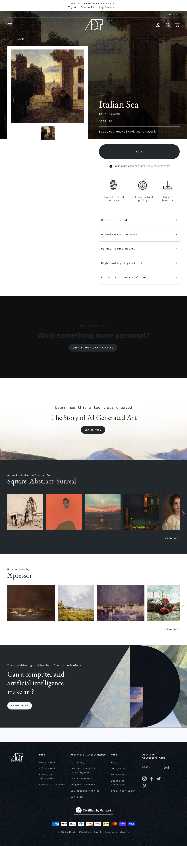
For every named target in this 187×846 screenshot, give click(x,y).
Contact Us (118, 768)
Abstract (41, 481)
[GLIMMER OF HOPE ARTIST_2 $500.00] (141, 512)
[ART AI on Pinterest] (144, 786)
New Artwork (47, 762)
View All (172, 538)
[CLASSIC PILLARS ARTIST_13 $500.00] (120, 603)
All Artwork (47, 768)
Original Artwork (82, 784)
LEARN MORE (19, 705)
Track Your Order (123, 790)
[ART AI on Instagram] (144, 778)
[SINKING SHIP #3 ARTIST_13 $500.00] (165, 603)
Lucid (97, 831)
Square (16, 481)
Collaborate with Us (85, 790)
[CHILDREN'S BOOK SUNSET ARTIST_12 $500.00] (103, 512)
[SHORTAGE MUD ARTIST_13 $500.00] (31, 603)
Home (102, 95)
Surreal (66, 481)
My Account (118, 774)
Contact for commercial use (139, 277)
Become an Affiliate (118, 782)
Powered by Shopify (117, 831)
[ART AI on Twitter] (159, 778)
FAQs (114, 762)
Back (20, 39)
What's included (139, 220)
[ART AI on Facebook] (151, 778)
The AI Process (81, 778)
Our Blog (76, 796)
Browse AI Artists (52, 784)
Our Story (77, 762)
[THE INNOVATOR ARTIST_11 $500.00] (25, 512)
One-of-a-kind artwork (139, 234)
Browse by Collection (46, 776)
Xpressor (112, 113)
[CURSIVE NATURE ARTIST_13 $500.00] (76, 603)
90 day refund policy (139, 248)
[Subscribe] (166, 767)
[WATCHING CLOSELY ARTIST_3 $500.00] (64, 512)
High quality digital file (139, 263)
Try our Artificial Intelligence (84, 770)
